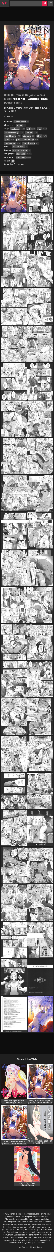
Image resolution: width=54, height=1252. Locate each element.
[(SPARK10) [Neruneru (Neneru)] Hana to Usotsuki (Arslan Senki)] (14, 1081)
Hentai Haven (36, 1247)
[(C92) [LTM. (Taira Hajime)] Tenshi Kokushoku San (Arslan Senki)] (27, 1164)
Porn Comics (22, 1247)
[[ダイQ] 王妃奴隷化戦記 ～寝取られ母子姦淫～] (40, 1122)
